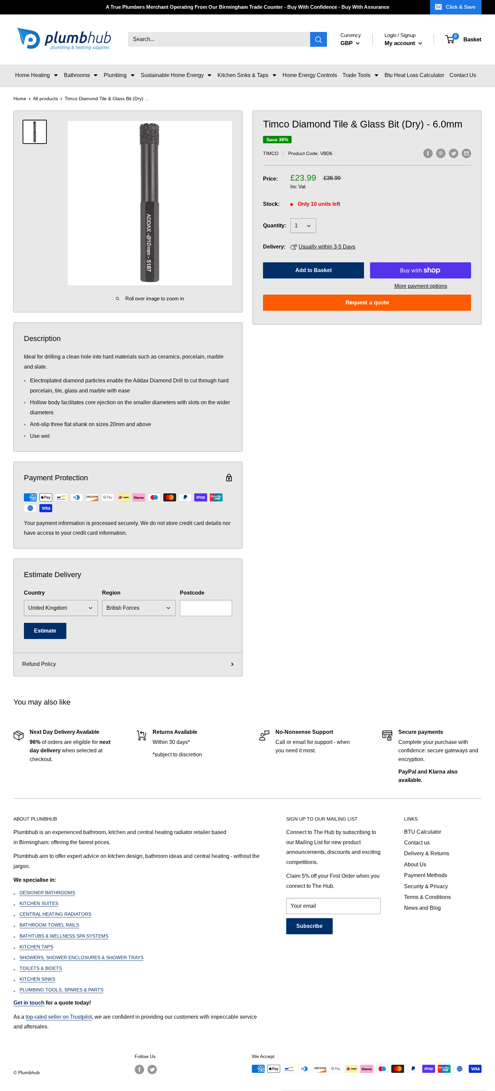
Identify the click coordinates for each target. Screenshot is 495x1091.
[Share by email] (466, 153)
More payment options (420, 286)
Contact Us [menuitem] (463, 75)
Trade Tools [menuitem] (356, 75)
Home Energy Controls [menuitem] (310, 75)
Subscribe (309, 926)
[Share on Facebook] (428, 153)
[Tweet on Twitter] (453, 153)
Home (19, 98)
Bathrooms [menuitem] (77, 75)
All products (45, 98)
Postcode (192, 593)
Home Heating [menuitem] (32, 75)
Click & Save (460, 7)
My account (401, 43)
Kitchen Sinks (37, 979)
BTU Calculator (422, 832)
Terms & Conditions (427, 897)
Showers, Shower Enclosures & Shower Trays (81, 957)
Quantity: (274, 226)
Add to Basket (313, 270)
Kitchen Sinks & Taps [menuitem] (243, 75)
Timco (270, 153)
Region (111, 593)
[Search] (318, 39)
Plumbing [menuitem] (115, 75)
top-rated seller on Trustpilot (59, 1017)
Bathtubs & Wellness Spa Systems (64, 936)
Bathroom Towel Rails (49, 925)
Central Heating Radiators (55, 914)
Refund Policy (39, 664)
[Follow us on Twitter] (152, 1069)
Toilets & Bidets (41, 968)
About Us (415, 864)
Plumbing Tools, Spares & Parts (61, 989)
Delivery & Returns (426, 853)
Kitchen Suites (39, 903)
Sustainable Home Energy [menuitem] (172, 75)
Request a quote (367, 302)
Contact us (417, 842)
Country (34, 593)
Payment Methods (425, 875)
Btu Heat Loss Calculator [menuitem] (414, 75)
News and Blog (422, 908)
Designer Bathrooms (47, 892)
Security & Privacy (426, 886)
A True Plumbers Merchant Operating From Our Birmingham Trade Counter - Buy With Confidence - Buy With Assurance (247, 7)
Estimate (45, 631)
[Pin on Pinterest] (441, 153)
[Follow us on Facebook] (139, 1069)
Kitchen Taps (36, 946)
